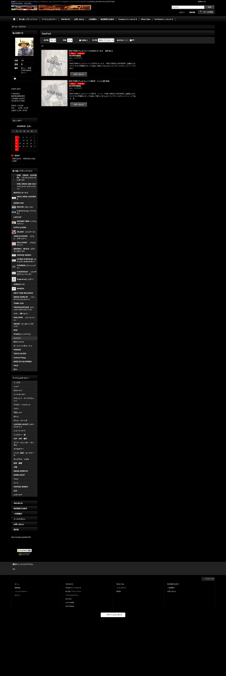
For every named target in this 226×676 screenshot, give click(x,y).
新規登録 (192, 12)
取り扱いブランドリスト (73, 591)
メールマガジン (20, 519)
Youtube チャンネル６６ (73, 587)
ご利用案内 (18, 514)
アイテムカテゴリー (72, 595)
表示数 (46, 40)
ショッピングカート (21, 591)
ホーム (17, 584)
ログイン (182, 12)
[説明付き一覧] (133, 40)
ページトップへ (209, 578)
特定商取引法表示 (20, 508)
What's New (120, 584)
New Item (69, 599)
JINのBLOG (18, 503)
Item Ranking (70, 606)
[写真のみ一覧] (127, 40)
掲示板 (16, 530)
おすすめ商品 (70, 602)
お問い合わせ (19, 524)
